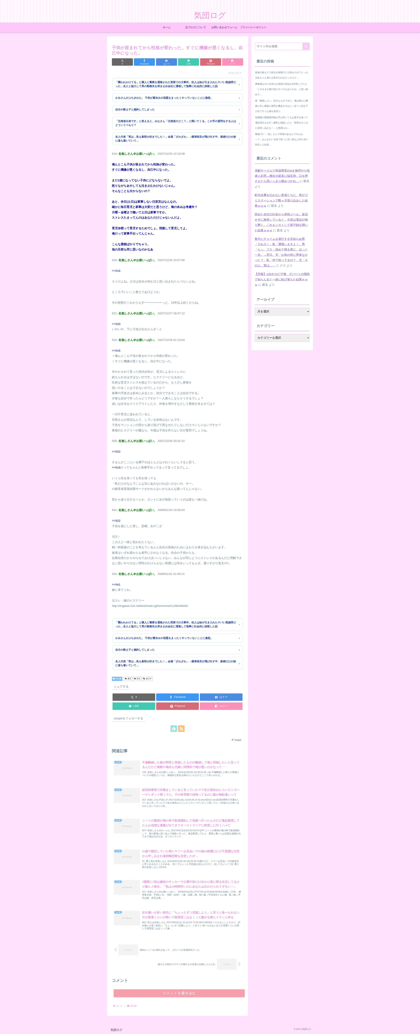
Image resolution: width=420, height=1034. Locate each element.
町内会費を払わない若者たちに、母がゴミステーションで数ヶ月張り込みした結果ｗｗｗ (281, 200)
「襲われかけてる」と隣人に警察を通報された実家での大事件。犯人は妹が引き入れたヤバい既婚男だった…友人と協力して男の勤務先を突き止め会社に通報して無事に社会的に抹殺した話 (175, 84)
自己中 (149, 679)
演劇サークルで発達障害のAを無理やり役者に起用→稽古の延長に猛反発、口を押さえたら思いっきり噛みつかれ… (282, 176)
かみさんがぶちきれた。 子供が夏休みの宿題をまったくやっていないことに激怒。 (164, 97)
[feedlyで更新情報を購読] (173, 728)
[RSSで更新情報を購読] (181, 728)
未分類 (118, 679)
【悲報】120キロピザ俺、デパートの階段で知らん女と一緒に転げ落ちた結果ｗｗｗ (282, 279)
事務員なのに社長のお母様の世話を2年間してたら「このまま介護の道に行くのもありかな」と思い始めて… (281, 89)
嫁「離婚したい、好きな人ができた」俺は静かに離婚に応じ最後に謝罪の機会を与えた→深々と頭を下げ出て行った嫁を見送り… (281, 105)
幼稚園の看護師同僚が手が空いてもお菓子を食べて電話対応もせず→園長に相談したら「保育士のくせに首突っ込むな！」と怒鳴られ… (281, 122)
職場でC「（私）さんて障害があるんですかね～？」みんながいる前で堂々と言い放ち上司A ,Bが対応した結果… (281, 139)
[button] (232, 62)
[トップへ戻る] (415, 1029)
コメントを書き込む (179, 993)
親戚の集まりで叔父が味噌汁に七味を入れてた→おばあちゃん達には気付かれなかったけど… (281, 75)
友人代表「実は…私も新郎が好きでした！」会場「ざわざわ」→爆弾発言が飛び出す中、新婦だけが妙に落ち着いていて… (175, 138)
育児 (138, 679)
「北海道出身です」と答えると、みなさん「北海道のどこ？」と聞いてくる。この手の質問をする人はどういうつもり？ (175, 123)
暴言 (129, 679)
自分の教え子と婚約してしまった (135, 109)
